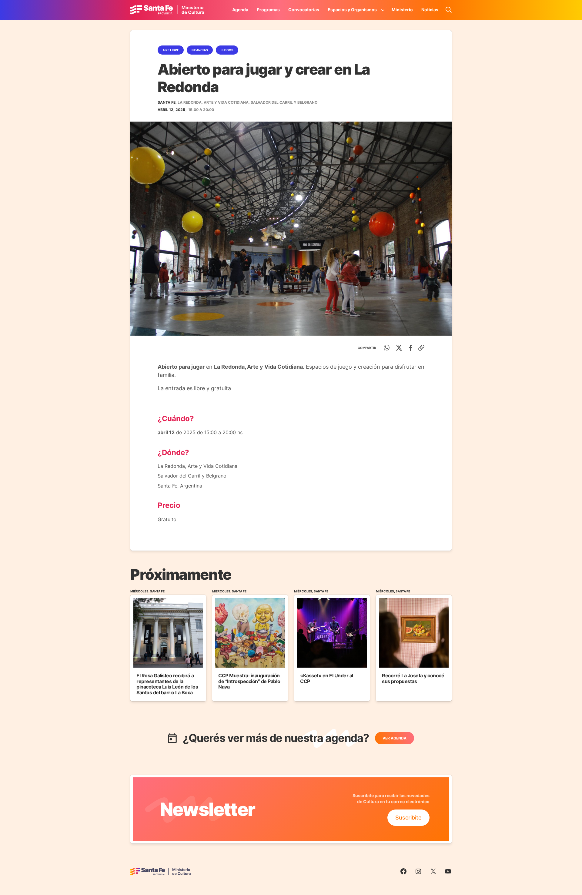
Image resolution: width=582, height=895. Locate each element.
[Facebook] (411, 348)
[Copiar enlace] (421, 348)
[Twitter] (399, 348)
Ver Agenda (394, 738)
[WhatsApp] (387, 348)
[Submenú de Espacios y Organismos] (383, 10)
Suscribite (408, 817)
